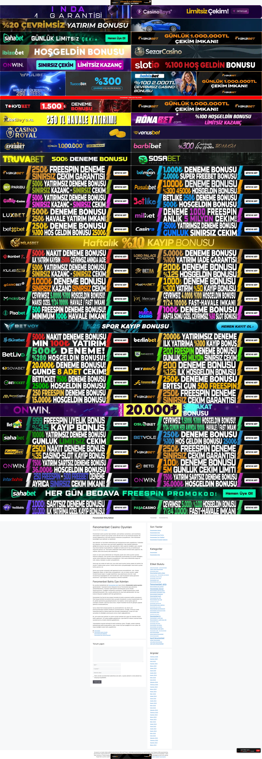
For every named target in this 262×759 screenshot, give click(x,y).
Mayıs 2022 (153, 745)
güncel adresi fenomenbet (156, 634)
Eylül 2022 (153, 735)
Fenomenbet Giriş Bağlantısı (100, 633)
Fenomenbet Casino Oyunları (100, 632)
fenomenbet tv (155, 616)
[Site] (65, 173)
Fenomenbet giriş (113, 585)
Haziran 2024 (154, 687)
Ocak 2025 (153, 670)
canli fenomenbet (163, 567)
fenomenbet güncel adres (157, 590)
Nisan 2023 (153, 719)
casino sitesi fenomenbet (156, 569)
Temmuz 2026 (154, 656)
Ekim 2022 (153, 733)
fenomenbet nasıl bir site (155, 603)
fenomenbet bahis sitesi (157, 573)
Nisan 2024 (153, 691)
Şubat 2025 (153, 668)
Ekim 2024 (153, 677)
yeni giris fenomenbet (157, 644)
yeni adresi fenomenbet (156, 642)
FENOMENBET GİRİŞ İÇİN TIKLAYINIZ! (131, 97)
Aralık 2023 (153, 701)
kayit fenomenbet (157, 638)
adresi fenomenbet (154, 567)
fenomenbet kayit (155, 596)
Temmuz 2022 (154, 740)
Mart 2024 (153, 694)
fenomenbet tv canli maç (156, 618)
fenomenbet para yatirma (157, 605)
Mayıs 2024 (153, 689)
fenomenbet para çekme (155, 606)
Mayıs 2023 (153, 717)
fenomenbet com (154, 580)
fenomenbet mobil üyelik (154, 601)
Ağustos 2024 (154, 682)
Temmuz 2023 (154, 712)
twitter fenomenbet (155, 640)
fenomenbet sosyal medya (154, 614)
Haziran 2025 (153, 663)
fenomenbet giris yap (155, 582)
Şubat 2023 (153, 724)
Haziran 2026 (154, 659)
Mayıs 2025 (153, 666)
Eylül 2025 (153, 661)
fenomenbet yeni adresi (156, 627)
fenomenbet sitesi (154, 612)
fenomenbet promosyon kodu (157, 610)
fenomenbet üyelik (154, 630)
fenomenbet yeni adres (156, 625)
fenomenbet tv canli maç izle (158, 620)
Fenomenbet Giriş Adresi (103, 518)
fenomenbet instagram (156, 594)
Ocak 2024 (153, 698)
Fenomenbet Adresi (155, 530)
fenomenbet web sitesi (155, 623)
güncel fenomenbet (154, 635)
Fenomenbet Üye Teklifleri (157, 537)
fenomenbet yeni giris (157, 629)
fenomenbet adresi (154, 571)
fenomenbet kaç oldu (155, 598)
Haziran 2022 (153, 742)
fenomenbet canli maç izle (156, 576)
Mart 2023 (153, 721)
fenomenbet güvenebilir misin (157, 592)
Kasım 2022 (153, 731)
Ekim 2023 (153, 705)
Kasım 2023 (153, 703)
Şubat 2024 (153, 696)
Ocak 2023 (153, 726)
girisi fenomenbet (154, 632)
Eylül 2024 (153, 680)
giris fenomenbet (162, 630)
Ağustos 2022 (154, 738)
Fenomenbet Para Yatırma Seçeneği (102, 635)
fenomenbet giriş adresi (156, 586)
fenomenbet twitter (154, 621)
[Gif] (131, 242)
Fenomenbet (153, 517)
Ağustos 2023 (154, 710)
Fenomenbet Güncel (156, 589)
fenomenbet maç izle (156, 599)
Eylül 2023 (153, 708)
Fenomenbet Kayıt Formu (157, 535)
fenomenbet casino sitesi (155, 578)
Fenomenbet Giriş (163, 517)
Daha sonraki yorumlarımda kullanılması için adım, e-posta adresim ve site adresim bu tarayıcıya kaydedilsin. (118, 676)
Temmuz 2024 (154, 684)
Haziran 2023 (154, 715)
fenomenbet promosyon (157, 609)
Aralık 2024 (153, 673)
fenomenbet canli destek (163, 574)
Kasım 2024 (153, 675)
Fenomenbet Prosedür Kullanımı (159, 539)
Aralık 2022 (153, 728)
